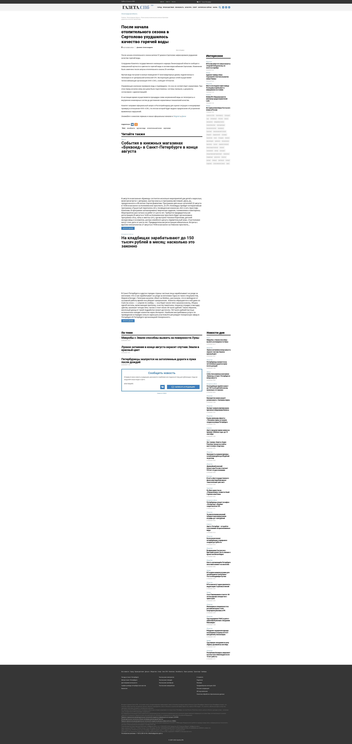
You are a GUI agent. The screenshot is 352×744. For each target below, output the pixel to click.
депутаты (217, 157)
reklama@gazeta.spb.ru (155, 733)
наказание (210, 150)
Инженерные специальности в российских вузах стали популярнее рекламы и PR (218, 608)
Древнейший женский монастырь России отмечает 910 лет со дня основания (217, 468)
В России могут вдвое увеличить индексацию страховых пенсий (218, 585)
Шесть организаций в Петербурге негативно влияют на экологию (219, 563)
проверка (221, 128)
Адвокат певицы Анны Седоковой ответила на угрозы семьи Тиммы (217, 77)
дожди (208, 160)
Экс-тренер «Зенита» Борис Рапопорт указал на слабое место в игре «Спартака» (216, 444)
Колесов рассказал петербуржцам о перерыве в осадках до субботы (217, 540)
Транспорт (210, 488)
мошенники (225, 141)
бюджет (209, 134)
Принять (290, 739)
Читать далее (128, 228)
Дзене (184, 116)
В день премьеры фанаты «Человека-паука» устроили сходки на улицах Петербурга (217, 420)
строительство (211, 125)
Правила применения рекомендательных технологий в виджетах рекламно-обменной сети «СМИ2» (148, 721)
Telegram (176, 116)
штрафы (224, 134)
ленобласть (131, 128)
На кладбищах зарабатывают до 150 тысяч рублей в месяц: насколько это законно (158, 241)
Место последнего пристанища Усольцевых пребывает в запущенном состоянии (217, 88)
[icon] (220, 7)
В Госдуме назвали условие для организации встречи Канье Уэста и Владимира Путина (218, 574)
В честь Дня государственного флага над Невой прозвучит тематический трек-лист (218, 480)
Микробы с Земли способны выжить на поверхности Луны (217, 341)
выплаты (209, 144)
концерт (222, 150)
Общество (209, 62)
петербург (214, 118)
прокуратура (221, 125)
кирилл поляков (223, 144)
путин (215, 144)
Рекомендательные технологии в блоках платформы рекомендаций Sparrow (142, 719)
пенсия (222, 147)
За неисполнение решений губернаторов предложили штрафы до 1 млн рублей (216, 516)
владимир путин (219, 122)
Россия (221, 118)
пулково (209, 131)
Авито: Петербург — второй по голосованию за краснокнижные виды (218, 528)
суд (208, 118)
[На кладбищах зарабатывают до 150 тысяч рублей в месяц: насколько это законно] (161, 271)
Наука (208, 338)
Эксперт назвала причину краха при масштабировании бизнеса (218, 409)
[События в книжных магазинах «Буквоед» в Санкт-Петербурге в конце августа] (161, 176)
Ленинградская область (129, 13)
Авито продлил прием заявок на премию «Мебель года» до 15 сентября (218, 432)
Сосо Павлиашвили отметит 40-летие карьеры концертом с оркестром (218, 596)
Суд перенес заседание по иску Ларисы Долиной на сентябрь (218, 644)
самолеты (226, 154)
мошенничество (211, 128)
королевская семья (219, 163)
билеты (224, 157)
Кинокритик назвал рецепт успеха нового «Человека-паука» (218, 399)
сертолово (167, 128)
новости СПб (210, 115)
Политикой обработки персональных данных (224, 739)
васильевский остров (220, 131)
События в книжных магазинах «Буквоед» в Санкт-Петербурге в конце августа (159, 147)
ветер (216, 150)
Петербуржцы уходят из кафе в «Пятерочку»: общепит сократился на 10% (218, 504)
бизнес (227, 138)
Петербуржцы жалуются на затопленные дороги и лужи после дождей (217, 364)
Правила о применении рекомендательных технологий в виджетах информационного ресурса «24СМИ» (150, 717)
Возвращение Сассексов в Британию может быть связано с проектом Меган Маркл (219, 552)
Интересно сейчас (127, 234)
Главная (123, 17)
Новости (208, 95)
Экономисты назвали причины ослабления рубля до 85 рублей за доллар (218, 456)
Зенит (208, 440)
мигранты (209, 122)
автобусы (221, 160)
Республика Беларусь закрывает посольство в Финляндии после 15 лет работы (218, 655)
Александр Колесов (212, 147)
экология (209, 138)
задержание (216, 134)
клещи (228, 160)
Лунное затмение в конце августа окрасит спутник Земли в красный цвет (219, 352)
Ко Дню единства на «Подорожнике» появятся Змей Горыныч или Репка (218, 492)
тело (215, 138)
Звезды (208, 72)
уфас (228, 163)
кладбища (209, 157)
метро (226, 118)
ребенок (217, 141)
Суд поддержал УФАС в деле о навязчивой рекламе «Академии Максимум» (218, 620)
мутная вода (141, 128)
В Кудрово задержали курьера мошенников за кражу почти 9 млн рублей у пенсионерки (217, 632)
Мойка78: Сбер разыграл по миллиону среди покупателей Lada (216, 99)
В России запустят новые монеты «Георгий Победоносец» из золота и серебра (218, 66)
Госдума (221, 138)
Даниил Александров (145, 47)
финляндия (210, 141)
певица (214, 160)
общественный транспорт (214, 154)
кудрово (209, 163)
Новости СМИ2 (161, 393)
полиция (227, 115)
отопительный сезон (154, 128)
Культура (209, 476)
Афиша (123, 139)
